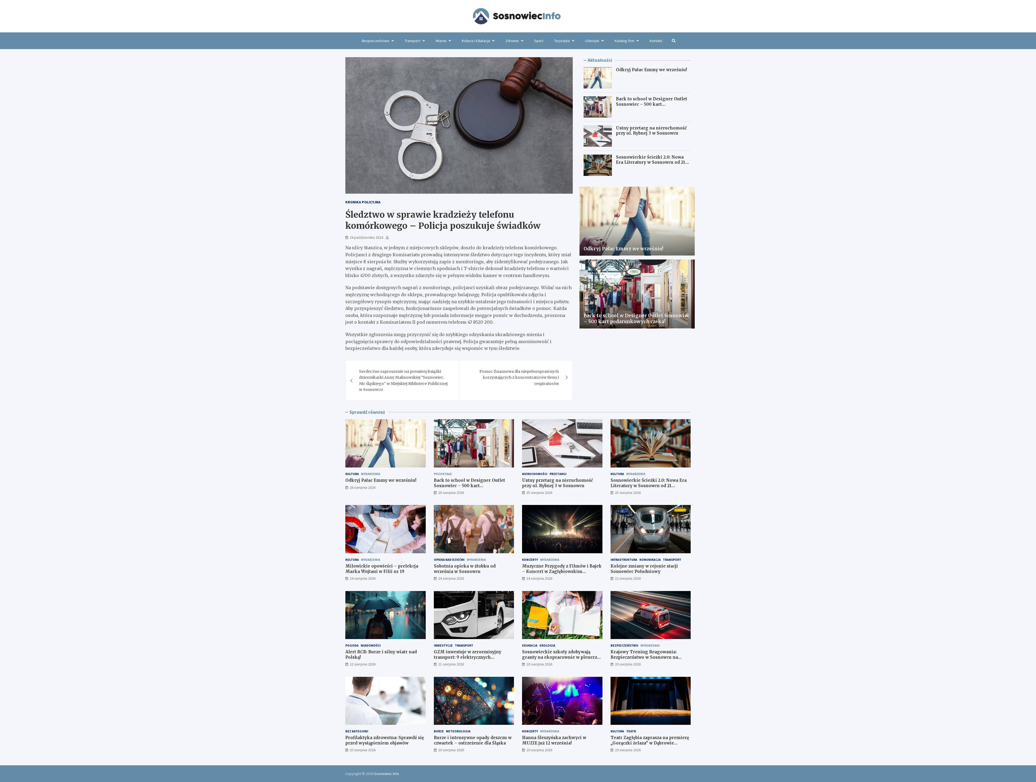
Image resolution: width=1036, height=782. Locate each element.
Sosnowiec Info (386, 773)
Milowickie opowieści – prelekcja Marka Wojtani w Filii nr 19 (381, 569)
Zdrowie (512, 40)
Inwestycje (443, 645)
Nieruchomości (534, 474)
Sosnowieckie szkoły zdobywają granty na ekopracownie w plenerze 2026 (560, 657)
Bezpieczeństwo (375, 40)
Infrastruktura (624, 560)
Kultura (352, 474)
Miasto (441, 40)
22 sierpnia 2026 (628, 578)
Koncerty (530, 560)
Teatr (631, 731)
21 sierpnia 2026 (451, 664)
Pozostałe (443, 474)
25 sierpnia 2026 (539, 492)
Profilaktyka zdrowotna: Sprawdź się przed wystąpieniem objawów (384, 740)
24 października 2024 (366, 237)
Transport (412, 40)
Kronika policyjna (362, 202)
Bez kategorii (356, 731)
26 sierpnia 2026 (363, 487)
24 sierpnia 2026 (363, 578)
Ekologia (547, 645)
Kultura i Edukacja (476, 40)
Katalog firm (624, 40)
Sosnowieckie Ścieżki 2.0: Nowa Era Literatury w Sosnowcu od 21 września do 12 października (650, 162)
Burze (439, 731)
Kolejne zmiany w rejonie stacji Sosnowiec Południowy (644, 569)
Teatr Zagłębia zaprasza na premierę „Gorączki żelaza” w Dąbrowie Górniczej (650, 743)
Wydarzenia (370, 474)
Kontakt (656, 40)
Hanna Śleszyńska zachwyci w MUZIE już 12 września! (554, 740)
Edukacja (529, 645)
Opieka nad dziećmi (449, 560)
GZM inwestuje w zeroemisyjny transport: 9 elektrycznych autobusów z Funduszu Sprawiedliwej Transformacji (474, 659)
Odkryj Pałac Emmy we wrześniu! (651, 70)
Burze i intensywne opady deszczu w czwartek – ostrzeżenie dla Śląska (473, 740)
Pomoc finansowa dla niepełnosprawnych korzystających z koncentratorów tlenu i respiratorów (519, 377)
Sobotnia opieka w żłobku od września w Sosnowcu (465, 569)
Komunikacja (650, 560)
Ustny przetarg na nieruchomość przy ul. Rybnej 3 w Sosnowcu (651, 130)
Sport (538, 40)
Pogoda (352, 645)
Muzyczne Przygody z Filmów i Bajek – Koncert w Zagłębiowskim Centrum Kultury (562, 571)
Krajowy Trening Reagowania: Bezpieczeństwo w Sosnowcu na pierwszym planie (644, 657)
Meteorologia (458, 731)
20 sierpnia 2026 (539, 664)
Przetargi (558, 474)
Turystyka (562, 40)
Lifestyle (592, 40)
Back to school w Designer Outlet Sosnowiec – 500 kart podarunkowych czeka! (651, 104)
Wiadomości (371, 645)
